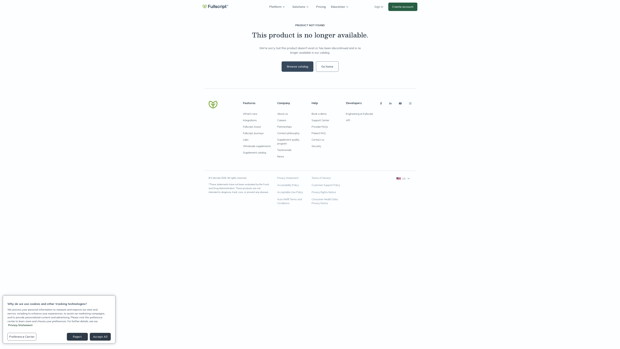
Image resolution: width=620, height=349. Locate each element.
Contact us (318, 139)
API (348, 120)
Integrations (250, 120)
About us (282, 113)
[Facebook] (381, 103)
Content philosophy (288, 133)
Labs (245, 139)
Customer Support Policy (326, 185)
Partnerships (284, 126)
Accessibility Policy (288, 185)
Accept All (100, 336)
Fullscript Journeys (253, 133)
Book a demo (319, 113)
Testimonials (284, 150)
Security (316, 146)
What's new (250, 113)
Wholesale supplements (257, 146)
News (280, 156)
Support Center (320, 120)
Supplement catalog (254, 152)
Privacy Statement (288, 178)
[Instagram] (410, 103)
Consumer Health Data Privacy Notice (325, 201)
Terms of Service (321, 178)
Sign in (378, 7)
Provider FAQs (320, 126)
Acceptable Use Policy (290, 192)
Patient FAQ (319, 133)
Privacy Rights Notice (324, 192)
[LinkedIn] (390, 103)
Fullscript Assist (252, 126)
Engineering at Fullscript (359, 113)
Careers (281, 120)
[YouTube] (400, 103)
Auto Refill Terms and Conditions (289, 201)
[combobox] (403, 178)
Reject (77, 336)
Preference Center (22, 336)
